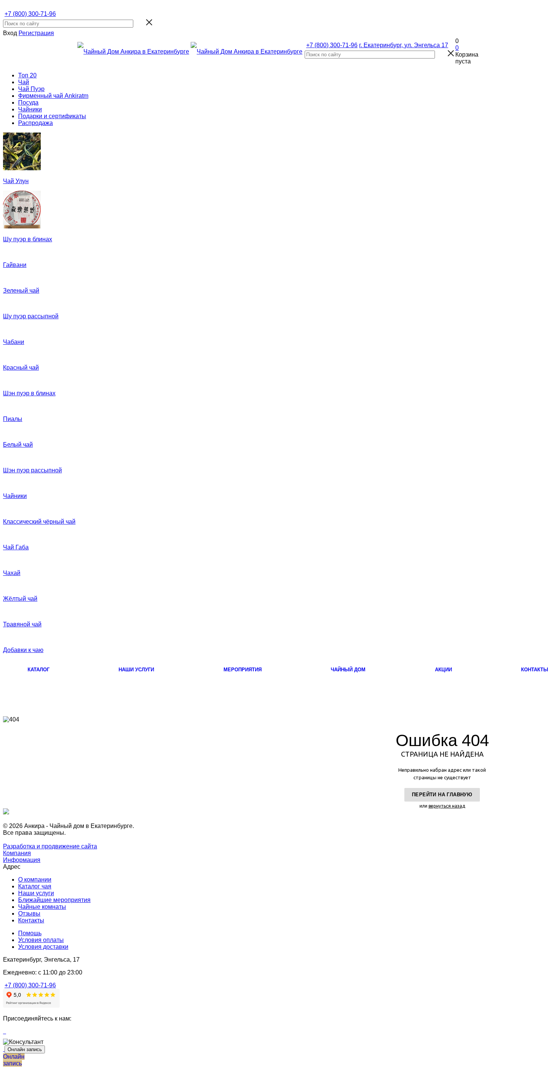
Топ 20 (27, 75)
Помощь (30, 933)
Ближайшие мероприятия (54, 900)
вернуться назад (447, 805)
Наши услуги (36, 893)
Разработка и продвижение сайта (50, 846)
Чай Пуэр (31, 89)
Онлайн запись (25, 1049)
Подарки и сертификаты (52, 116)
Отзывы (29, 913)
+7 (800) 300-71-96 (30, 14)
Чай (23, 82)
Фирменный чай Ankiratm (53, 96)
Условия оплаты (41, 940)
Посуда (28, 102)
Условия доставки (43, 947)
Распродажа (35, 123)
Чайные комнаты (42, 906)
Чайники (30, 109)
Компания (17, 853)
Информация (21, 860)
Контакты (31, 920)
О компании (34, 879)
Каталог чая (34, 886)
